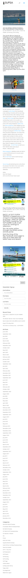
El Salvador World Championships (11, 526)
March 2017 (6, 463)
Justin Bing (11, 111)
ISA (3, 536)
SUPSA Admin (6, 563)
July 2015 (5, 504)
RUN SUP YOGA (6, 540)
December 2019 (7, 410)
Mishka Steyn (17, 130)
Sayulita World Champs (8, 542)
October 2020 (6, 389)
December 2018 (7, 428)
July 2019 (5, 419)
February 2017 (6, 465)
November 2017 (7, 447)
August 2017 (6, 453)
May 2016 (5, 481)
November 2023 (7, 345)
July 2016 (5, 476)
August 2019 (6, 417)
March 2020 (6, 405)
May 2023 (5, 350)
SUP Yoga (5, 561)
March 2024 (6, 341)
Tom (4, 118)
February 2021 (6, 387)
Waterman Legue (7, 572)
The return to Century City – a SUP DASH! (13, 325)
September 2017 (7, 451)
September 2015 (7, 499)
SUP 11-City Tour (7, 549)
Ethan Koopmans (9, 125)
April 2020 (5, 403)
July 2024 (5, 336)
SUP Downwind (6, 552)
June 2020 (5, 398)
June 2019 (5, 421)
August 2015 (6, 502)
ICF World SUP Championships (10, 531)
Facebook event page (14, 236)
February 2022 (6, 371)
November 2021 (7, 375)
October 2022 (6, 361)
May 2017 (5, 460)
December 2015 (7, 493)
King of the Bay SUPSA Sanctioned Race (14, 208)
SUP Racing (9, 32)
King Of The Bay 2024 (8, 323)
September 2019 (7, 414)
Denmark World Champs (9, 524)
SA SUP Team (14, 145)
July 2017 (5, 456)
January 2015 (6, 516)
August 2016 (6, 474)
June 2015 (5, 506)
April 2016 (5, 483)
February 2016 (6, 488)
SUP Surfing (16, 32)
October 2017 (6, 449)
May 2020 (5, 400)
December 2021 (7, 373)
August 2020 (6, 394)
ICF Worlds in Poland (8, 533)
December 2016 (7, 467)
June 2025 (5, 331)
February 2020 (6, 407)
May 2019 (5, 423)
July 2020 (5, 396)
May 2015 (5, 509)
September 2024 (7, 334)
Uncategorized (6, 570)
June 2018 (5, 440)
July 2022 (5, 366)
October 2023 (6, 348)
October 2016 (6, 470)
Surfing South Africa (8, 565)
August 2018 (6, 435)
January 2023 (6, 359)
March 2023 (6, 354)
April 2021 (5, 384)
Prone (4, 538)
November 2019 (7, 412)
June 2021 (5, 380)
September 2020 (7, 391)
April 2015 (5, 511)
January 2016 (6, 490)
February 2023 (6, 357)
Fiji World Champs (7, 529)
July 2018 (5, 437)
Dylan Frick (20, 123)
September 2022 (7, 364)
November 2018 (7, 430)
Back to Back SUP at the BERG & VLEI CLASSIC (14, 321)
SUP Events (5, 554)
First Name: (6, 296)
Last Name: (6, 301)
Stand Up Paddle (7, 547)
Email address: (6, 290)
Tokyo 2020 (5, 568)
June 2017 (5, 458)
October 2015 (6, 497)
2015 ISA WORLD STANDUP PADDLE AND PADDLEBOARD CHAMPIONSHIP (13, 28)
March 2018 (6, 444)
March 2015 (6, 513)
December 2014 (7, 518)
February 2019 (6, 426)
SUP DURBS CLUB (9, 223)
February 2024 (6, 343)
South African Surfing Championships (12, 545)
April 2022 (5, 368)
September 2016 (7, 472)
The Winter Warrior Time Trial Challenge (13, 318)
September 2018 (7, 433)
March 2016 (6, 486)
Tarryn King (14, 89)
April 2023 (5, 352)
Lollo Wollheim (8, 30)
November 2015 (7, 495)
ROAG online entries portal (12, 231)
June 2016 (5, 479)
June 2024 (5, 338)
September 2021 (7, 377)
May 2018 (5, 442)
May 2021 (5, 382)
